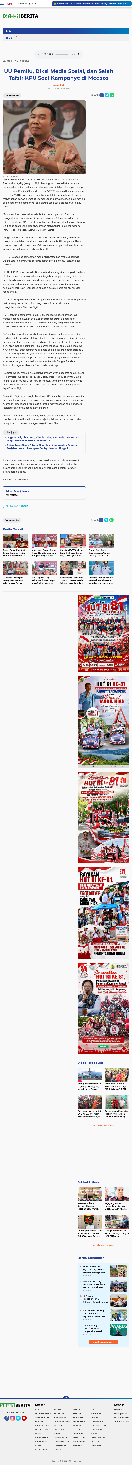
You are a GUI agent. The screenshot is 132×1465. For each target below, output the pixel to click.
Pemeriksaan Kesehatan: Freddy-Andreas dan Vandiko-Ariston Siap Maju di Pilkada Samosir (117, 1114)
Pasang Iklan (120, 1413)
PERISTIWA (41, 1441)
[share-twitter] (107, 95)
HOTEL (94, 1417)
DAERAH (95, 1409)
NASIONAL (96, 1429)
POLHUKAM (79, 1441)
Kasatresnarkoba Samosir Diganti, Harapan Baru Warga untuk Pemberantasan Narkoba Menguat (89, 1206)
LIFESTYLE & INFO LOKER (100, 1425)
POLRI (38, 1445)
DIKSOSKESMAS (43, 1413)
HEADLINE (78, 1417)
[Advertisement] (103, 1154)
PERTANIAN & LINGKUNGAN (63, 1441)
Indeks (10, 31)
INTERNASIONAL (62, 1421)
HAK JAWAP (60, 1417)
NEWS (57, 1433)
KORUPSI (58, 1425)
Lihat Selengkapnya (103, 1342)
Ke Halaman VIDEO (102, 1125)
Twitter (20, 1422)
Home (9, 3)
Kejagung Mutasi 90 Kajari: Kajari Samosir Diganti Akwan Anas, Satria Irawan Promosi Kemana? (116, 1206)
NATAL (38, 1433)
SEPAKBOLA (41, 1449)
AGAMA (57, 1409)
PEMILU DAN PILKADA (17, 506)
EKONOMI (59, 1413)
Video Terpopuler (90, 1063)
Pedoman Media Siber (123, 1417)
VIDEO (57, 1449)
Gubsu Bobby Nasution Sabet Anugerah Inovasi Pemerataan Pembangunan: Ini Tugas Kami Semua (93, 1328)
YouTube (26, 1422)
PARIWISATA (60, 1437)
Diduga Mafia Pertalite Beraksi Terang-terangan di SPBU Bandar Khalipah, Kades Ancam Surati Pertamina (117, 1234)
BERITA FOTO (79, 1409)
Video (12, 37)
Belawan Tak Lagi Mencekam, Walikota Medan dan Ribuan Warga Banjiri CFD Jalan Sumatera (93, 3)
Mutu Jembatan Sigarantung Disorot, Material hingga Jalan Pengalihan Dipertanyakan (94, 1269)
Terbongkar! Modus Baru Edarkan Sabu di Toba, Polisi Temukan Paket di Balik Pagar (90, 1234)
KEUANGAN (97, 1421)
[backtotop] (66, 1399)
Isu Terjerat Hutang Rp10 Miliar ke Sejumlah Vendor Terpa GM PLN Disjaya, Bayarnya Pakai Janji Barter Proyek (95, 1313)
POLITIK (95, 1441)
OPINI (94, 1433)
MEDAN (76, 1429)
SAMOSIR (77, 1445)
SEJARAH (96, 1445)
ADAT (38, 1409)
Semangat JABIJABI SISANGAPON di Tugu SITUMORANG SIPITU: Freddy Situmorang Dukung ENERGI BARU (116, 1087)
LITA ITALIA (59, 1429)
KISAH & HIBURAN (44, 1425)
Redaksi (118, 1409)
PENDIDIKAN (98, 1437)
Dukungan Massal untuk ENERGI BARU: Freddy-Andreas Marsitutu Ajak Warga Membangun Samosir (89, 1114)
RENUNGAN (60, 1445)
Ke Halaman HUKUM (102, 1245)
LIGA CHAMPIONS (44, 1429)
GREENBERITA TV (44, 1417)
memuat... (11, 494)
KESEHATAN (79, 1421)
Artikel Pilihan (88, 1182)
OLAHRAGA (78, 1433)
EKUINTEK (78, 1413)
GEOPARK (96, 1413)
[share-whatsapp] (112, 95)
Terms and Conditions (123, 1421)
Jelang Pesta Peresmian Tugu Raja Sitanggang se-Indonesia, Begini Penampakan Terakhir (89, 1087)
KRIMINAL (78, 1425)
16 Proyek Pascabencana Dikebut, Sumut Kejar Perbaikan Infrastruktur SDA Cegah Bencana (94, 1299)
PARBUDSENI (42, 1437)
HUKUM (39, 1421)
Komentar (14, 95)
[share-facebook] (101, 95)
